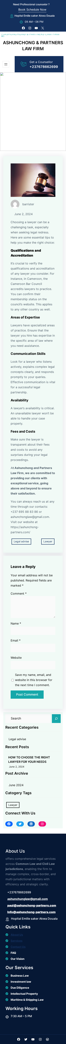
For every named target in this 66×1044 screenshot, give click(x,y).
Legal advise (21, 541)
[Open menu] (6, 64)
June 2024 (16, 785)
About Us (17, 934)
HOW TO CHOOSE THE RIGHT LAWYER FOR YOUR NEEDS (29, 759)
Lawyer (47, 541)
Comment (19, 593)
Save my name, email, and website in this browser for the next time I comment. (33, 680)
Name (16, 623)
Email (16, 640)
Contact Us (18, 946)
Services (16, 940)
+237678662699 (44, 67)
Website (16, 657)
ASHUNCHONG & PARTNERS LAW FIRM (33, 45)
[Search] (56, 718)
